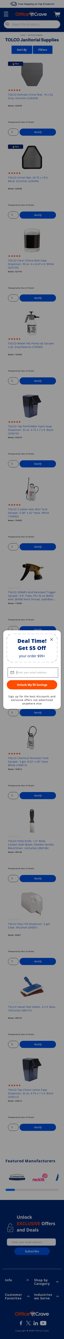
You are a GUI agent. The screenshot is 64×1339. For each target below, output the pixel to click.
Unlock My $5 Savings (32, 685)
